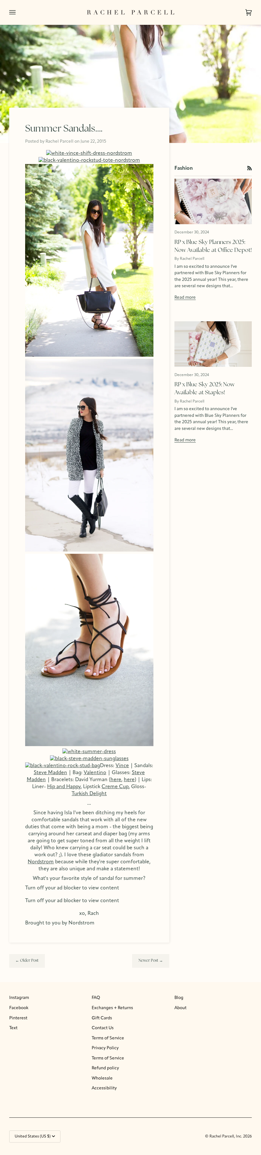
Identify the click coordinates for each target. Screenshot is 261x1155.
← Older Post (27, 961)
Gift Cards (102, 1018)
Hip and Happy (64, 786)
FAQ (96, 998)
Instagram (19, 998)
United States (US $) (33, 1136)
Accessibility (104, 1088)
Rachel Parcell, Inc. (226, 1136)
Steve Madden (50, 772)
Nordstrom (41, 862)
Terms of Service (108, 1038)
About (180, 1008)
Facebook (18, 1008)
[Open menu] (18, 12)
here (115, 779)
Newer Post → (150, 961)
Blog (178, 998)
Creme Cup (115, 786)
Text (13, 1028)
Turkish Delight (89, 793)
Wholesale (102, 1078)
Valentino (95, 772)
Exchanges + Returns (112, 1008)
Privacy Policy (105, 1048)
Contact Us (103, 1028)
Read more (185, 298)
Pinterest (18, 1018)
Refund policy (105, 1068)
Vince (122, 765)
